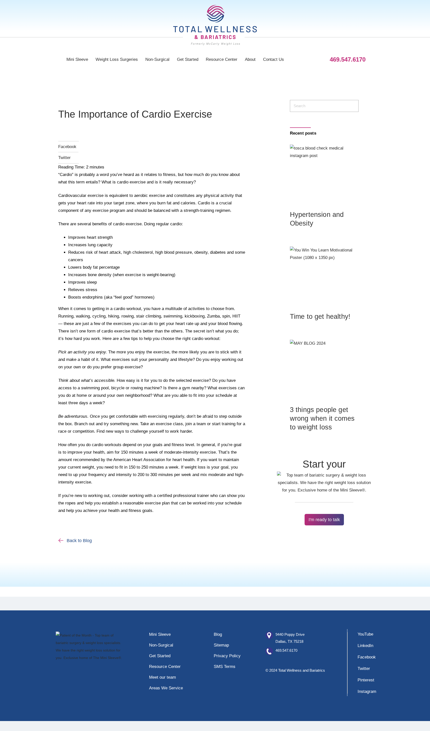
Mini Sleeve (77, 59)
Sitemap (221, 645)
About (250, 59)
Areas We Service (166, 688)
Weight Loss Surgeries (117, 59)
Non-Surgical (157, 59)
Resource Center (221, 59)
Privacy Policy (227, 655)
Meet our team (162, 677)
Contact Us (273, 59)
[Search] (352, 106)
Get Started (187, 59)
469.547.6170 (286, 650)
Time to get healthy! (320, 316)
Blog (218, 634)
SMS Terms (224, 666)
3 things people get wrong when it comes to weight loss (322, 418)
